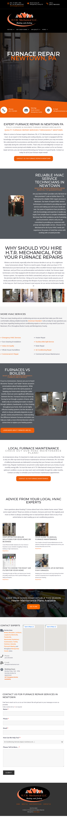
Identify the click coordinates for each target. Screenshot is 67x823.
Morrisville (14, 635)
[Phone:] (3, 110)
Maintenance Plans (35, 804)
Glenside (13, 644)
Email (5, 728)
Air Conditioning (21, 29)
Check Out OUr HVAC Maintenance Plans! (33, 452)
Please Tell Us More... (11, 747)
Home (18, 804)
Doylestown (15, 639)
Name (5, 709)
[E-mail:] (48, 110)
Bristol (6, 632)
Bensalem (12, 632)
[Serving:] (26, 110)
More (44, 29)
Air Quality (35, 29)
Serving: (33, 108)
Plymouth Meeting (9, 646)
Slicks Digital (37, 811)
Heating (10, 29)
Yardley (15, 642)
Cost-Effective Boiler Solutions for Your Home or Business (17, 539)
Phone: (11, 109)
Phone (6, 719)
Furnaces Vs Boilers (17, 371)
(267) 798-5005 (54, 4)
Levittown (18, 632)
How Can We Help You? (11, 738)
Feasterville (7, 637)
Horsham (7, 644)
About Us (24, 804)
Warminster (7, 639)
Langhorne (7, 635)
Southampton (8, 642)
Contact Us (47, 804)
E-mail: (55, 109)
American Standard (35, 321)
